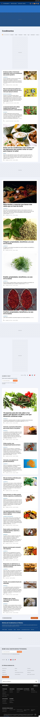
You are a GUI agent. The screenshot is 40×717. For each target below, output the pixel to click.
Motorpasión (33, 690)
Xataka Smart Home (5, 694)
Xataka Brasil (4, 711)
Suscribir (15, 380)
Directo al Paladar (27, 690)
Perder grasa (4, 674)
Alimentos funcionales (8, 516)
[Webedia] (37, 0)
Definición (32, 629)
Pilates (15, 629)
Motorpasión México (33, 710)
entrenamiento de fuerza (26, 629)
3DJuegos (11, 690)
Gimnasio (12, 34)
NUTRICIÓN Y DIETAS (21, 3)
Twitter (25, 375)
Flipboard (36, 3)
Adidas (16, 34)
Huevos (37, 34)
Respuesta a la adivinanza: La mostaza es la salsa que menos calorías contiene (12, 565)
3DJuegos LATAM (12, 709)
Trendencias (4, 700)
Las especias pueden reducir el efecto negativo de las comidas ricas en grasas (12, 512)
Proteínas (29, 668)
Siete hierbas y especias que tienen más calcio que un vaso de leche (17, 205)
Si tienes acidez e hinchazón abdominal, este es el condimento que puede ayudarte (12, 73)
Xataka (3, 690)
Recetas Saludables (30, 670)
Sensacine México (20, 709)
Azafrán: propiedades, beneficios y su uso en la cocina (18, 312)
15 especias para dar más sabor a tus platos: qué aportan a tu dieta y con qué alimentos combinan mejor (17, 414)
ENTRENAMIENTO (6, 3)
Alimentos (5, 77)
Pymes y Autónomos (11, 702)
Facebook (32, 3)
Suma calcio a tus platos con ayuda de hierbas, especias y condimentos (11, 530)
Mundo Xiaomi (4, 696)
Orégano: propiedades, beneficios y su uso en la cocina (18, 242)
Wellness (5, 112)
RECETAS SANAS (14, 3)
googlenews (38, 3)
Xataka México (4, 709)
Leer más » (5, 83)
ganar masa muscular (31, 674)
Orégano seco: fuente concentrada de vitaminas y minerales (11, 600)
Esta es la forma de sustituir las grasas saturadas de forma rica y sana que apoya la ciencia (12, 90)
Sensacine (18, 690)
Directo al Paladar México (27, 710)
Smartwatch (33, 34)
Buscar (36, 681)
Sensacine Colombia (20, 711)
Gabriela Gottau (9, 215)
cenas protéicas (17, 674)
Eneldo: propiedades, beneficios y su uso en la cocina (17, 277)
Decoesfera (4, 701)
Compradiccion (4, 703)
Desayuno (18, 629)
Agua (28, 34)
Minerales (5, 430)
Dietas (4, 153)
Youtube (34, 3)
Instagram (30, 3)
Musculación (10, 629)
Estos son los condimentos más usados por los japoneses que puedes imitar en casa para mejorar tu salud (18, 149)
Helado (25, 34)
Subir (35, 685)
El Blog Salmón (12, 700)
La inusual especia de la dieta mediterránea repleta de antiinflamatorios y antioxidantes (12, 108)
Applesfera (4, 693)
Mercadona (20, 34)
